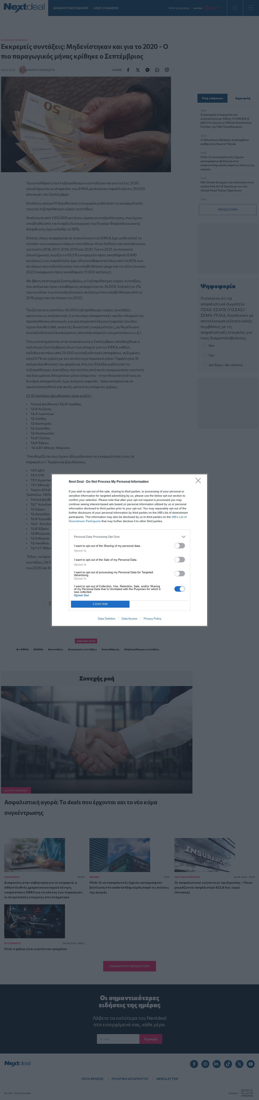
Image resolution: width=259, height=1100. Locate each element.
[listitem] (129, 537)
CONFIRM (100, 604)
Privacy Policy (152, 618)
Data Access (129, 618)
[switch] (179, 545)
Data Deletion (106, 618)
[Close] (199, 482)
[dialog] (129, 550)
